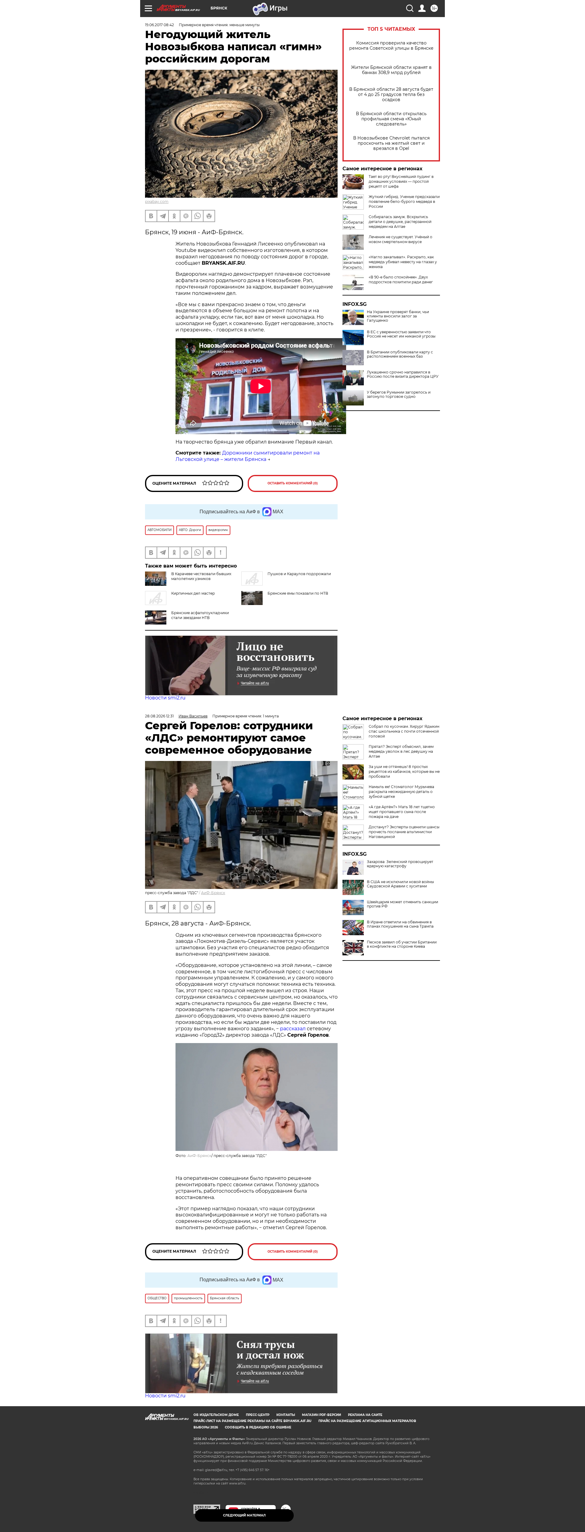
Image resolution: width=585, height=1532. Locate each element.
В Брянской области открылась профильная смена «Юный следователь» (391, 119)
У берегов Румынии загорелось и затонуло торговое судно (399, 394)
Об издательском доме (216, 1415)
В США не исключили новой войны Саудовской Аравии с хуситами (400, 884)
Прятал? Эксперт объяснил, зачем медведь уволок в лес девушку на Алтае (401, 751)
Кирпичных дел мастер (193, 593)
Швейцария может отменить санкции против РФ (402, 904)
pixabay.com (156, 201)
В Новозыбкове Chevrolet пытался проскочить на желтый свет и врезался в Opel (391, 143)
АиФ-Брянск (213, 892)
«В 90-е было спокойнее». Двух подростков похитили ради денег (401, 279)
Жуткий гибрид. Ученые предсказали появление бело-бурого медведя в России (404, 201)
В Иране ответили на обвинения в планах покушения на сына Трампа (400, 924)
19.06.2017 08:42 (159, 25)
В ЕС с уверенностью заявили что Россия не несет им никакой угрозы (401, 334)
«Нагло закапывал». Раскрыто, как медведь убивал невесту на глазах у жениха (403, 262)
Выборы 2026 (205, 1427)
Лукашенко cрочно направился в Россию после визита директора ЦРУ (402, 374)
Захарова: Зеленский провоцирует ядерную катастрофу (400, 864)
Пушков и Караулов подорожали (299, 573)
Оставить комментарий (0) (293, 483)
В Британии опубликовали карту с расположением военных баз (400, 354)
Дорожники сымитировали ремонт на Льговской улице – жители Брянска (248, 456)
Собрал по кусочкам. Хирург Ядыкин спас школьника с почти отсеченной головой (404, 731)
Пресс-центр (257, 1415)
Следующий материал (244, 1515)
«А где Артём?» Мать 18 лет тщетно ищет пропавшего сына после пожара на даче (402, 812)
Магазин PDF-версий (321, 1415)
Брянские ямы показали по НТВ (298, 593)
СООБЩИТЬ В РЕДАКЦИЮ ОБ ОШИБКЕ (258, 1427)
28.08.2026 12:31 (159, 716)
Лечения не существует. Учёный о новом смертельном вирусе (400, 239)
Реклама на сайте (365, 1415)
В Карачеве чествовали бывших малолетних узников (201, 576)
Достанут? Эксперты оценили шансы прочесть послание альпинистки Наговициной (404, 832)
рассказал (293, 1028)
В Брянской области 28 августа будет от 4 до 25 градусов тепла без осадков (391, 94)
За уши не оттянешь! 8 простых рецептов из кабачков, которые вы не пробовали (404, 771)
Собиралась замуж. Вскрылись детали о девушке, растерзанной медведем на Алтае (400, 221)
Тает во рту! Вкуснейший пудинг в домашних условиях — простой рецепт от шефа (401, 181)
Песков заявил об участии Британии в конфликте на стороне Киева (402, 944)
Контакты (285, 1415)
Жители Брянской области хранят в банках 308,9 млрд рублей (391, 70)
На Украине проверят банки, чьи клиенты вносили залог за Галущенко (398, 316)
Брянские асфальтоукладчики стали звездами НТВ (200, 615)
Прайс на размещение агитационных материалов (367, 1421)
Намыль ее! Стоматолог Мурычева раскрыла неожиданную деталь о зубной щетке (401, 791)
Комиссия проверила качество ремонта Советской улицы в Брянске (391, 46)
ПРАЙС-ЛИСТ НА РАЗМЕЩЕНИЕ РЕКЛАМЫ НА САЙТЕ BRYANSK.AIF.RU (252, 1421)
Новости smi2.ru (165, 698)
